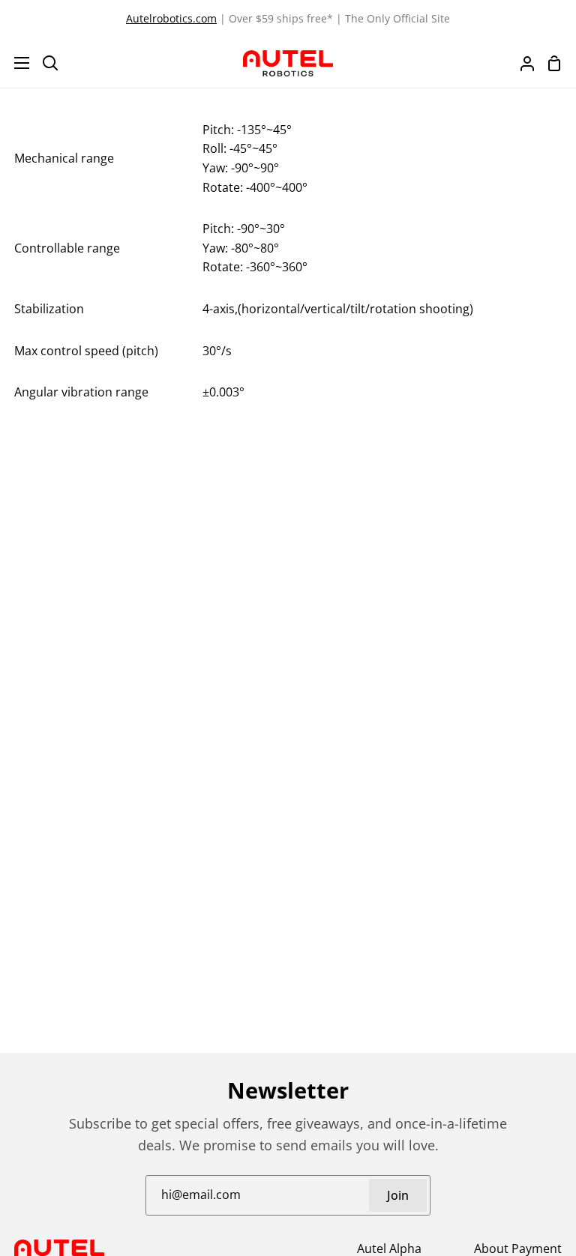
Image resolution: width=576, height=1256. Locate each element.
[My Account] (521, 63)
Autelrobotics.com (171, 18)
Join (398, 1195)
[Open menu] (15, 63)
